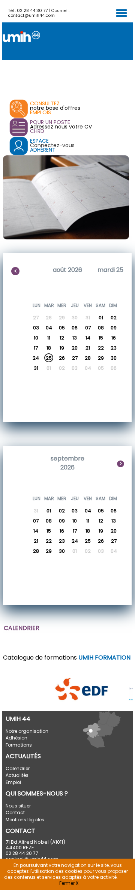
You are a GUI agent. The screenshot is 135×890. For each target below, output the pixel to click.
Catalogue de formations (66, 657)
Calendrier (18, 768)
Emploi (13, 782)
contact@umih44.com (31, 15)
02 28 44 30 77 (32, 10)
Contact (15, 812)
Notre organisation (27, 731)
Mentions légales (25, 819)
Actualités (17, 775)
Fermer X (68, 883)
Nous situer (18, 806)
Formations (19, 745)
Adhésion (16, 738)
